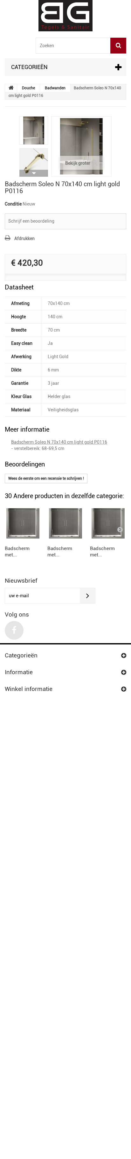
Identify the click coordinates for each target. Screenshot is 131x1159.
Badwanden (55, 88)
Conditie (13, 203)
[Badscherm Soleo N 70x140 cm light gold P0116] (33, 130)
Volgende (33, 173)
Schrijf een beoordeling (31, 221)
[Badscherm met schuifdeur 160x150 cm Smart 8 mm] (108, 523)
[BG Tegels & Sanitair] (65, 15)
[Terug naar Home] (11, 88)
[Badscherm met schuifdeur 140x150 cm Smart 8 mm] (23, 523)
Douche (28, 88)
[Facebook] (14, 630)
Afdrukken (24, 238)
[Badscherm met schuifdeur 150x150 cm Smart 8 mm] (65, 523)
